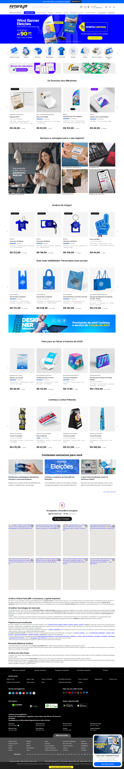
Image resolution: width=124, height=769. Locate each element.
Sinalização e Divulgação (70, 433)
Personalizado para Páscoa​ (71, 375)
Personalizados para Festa (43, 375)
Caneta (65, 748)
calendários (111, 636)
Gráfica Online (12, 741)
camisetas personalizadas (46, 636)
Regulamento (98, 679)
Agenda (83, 748)
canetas (108, 633)
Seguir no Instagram (63, 519)
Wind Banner (30, 748)
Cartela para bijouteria (51, 750)
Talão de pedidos (68, 745)
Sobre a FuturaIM (47, 679)
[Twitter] (87, 692)
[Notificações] (110, 7)
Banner (65, 114)
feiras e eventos (79, 633)
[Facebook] (84, 692)
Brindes (12, 239)
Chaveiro (65, 750)
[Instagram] (67, 692)
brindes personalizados (97, 633)
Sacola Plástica (14, 294)
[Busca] (81, 6)
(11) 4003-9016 (12, 725)
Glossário (17, 754)
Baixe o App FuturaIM (70, 701)
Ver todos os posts (108, 492)
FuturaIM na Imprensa (83, 670)
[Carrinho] (114, 7)
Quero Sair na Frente (107, 764)
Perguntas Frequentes (62, 670)
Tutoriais (105, 670)
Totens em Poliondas (16, 433)
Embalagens (84, 745)
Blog (43, 682)
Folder (10, 748)
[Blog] (81, 692)
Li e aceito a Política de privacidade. (61, 767)
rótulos (79, 636)
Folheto (92, 114)
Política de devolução (65, 682)
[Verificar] (17, 705)
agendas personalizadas (17, 638)
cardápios (104, 636)
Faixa (28, 750)
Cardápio (83, 750)
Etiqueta (29, 741)
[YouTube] (69, 692)
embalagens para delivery (38, 638)
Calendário (84, 743)
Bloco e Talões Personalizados (45, 114)
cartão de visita (52, 624)
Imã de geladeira (49, 745)
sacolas (81, 624)
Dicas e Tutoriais (83, 679)
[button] (9, 29)
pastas (76, 624)
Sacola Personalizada (69, 741)
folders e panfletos (54, 629)
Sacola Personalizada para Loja (98, 294)
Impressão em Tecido (16, 375)
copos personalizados (21, 634)
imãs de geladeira (88, 636)
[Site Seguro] (33, 706)
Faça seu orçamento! (83, 1)
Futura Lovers (113, 679)
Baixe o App (30, 679)
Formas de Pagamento (16, 689)
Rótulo (28, 743)
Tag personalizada (50, 748)
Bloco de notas (67, 743)
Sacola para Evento (95, 375)
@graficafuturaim (55, 514)
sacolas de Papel (33, 634)
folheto (60, 624)
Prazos (80, 682)
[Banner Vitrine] (62, 324)
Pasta (46, 741)
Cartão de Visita (13, 743)
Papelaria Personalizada (16, 114)
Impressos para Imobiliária (43, 433)
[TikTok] (78, 692)
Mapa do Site (10, 679)
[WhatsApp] (106, 7)
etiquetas (73, 636)
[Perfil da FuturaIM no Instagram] (62, 505)
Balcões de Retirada (18, 670)
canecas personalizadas (62, 636)
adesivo (65, 624)
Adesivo (10, 750)
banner (71, 624)
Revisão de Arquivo (40, 670)
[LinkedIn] (73, 692)
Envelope (47, 743)
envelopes (97, 636)
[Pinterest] (75, 692)
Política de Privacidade (13, 682)
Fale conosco (31, 682)
